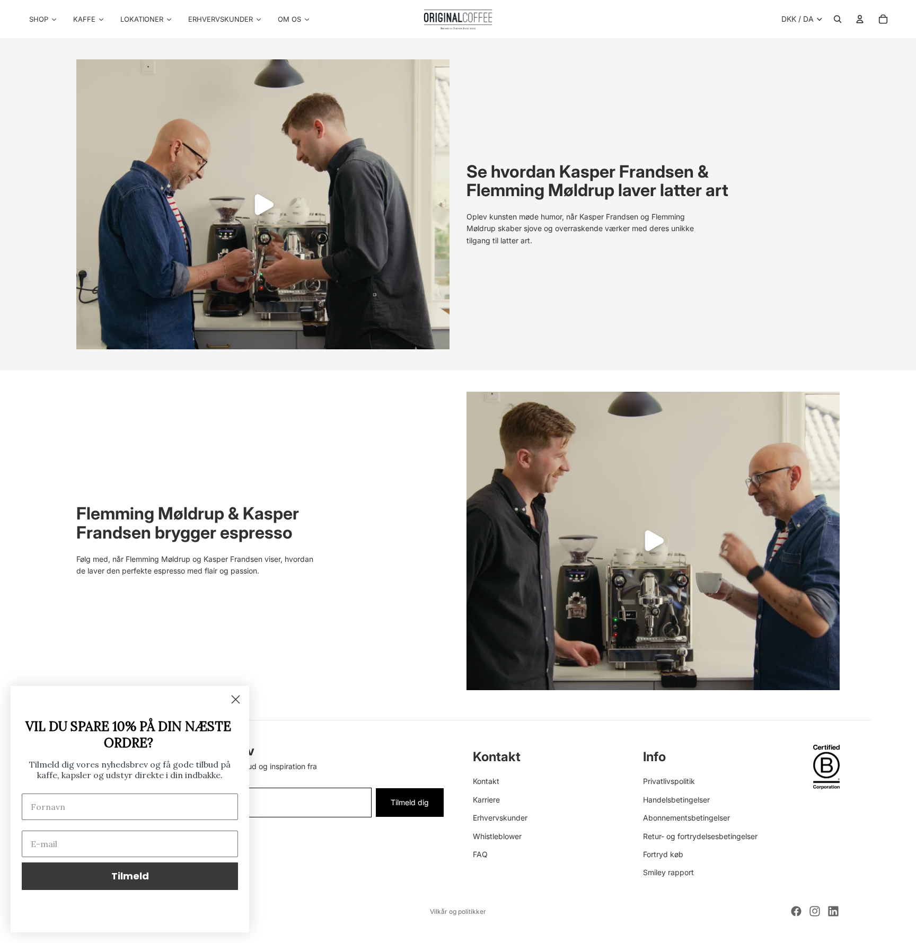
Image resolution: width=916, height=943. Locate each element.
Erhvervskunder (500, 817)
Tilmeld (130, 876)
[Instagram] (814, 911)
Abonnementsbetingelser (686, 817)
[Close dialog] (235, 699)
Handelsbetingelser (676, 799)
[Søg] (837, 19)
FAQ (480, 853)
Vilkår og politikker (458, 911)
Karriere (486, 799)
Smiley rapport (668, 872)
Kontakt (486, 781)
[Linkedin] (833, 911)
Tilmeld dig (410, 801)
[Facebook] (796, 911)
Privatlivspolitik (669, 781)
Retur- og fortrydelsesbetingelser (700, 835)
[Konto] (859, 19)
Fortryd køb (663, 853)
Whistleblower (497, 835)
